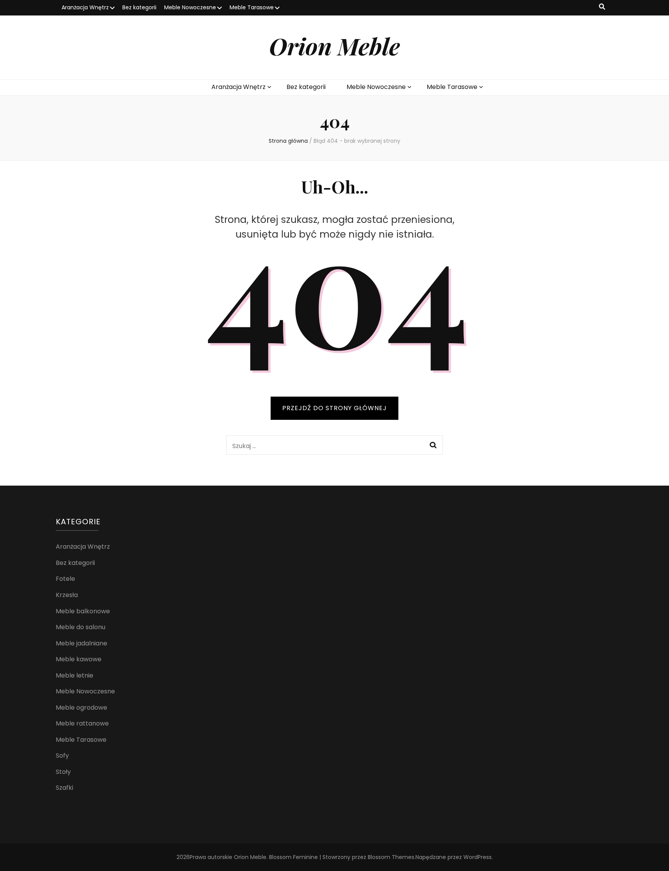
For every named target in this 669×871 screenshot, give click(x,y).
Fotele (65, 578)
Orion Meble (334, 45)
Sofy (62, 755)
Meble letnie (74, 675)
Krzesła (67, 594)
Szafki (64, 787)
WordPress (477, 857)
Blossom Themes (391, 857)
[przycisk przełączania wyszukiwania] (602, 7)
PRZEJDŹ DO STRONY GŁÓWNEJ (334, 408)
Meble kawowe (78, 659)
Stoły (63, 771)
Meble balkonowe (83, 611)
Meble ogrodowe (81, 707)
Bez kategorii (139, 7)
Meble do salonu (80, 627)
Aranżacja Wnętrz (85, 7)
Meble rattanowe (82, 723)
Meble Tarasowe (252, 7)
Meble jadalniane (81, 643)
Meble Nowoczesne (190, 7)
